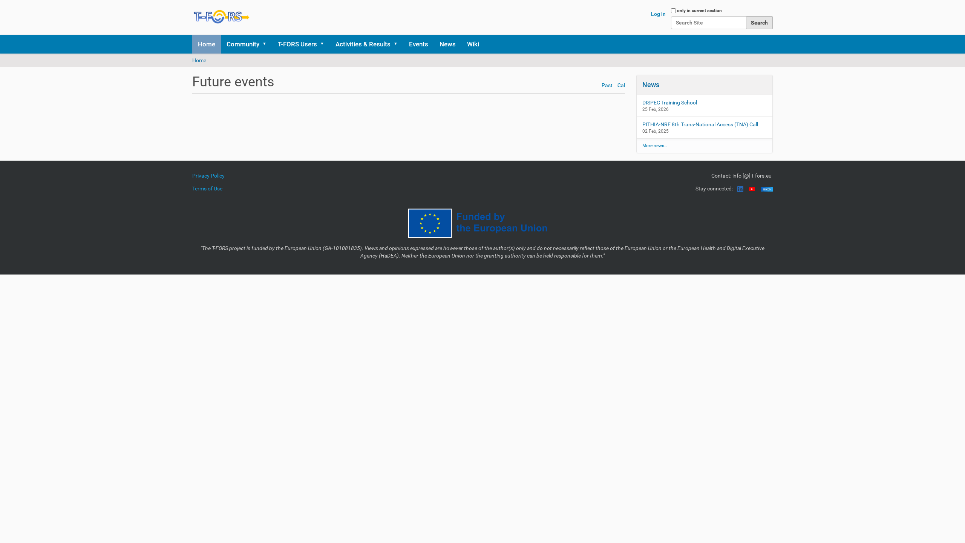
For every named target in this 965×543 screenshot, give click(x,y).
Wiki (473, 44)
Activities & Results (363, 44)
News (448, 44)
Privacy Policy (208, 176)
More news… (654, 145)
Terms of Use (207, 189)
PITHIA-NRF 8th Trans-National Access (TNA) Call (700, 124)
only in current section (699, 10)
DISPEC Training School (669, 103)
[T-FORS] (221, 17)
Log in (658, 14)
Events (418, 44)
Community (243, 44)
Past (607, 85)
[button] (267, 44)
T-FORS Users (297, 44)
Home (206, 44)
